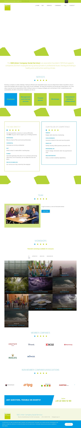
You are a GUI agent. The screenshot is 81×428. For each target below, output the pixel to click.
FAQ (65, 5)
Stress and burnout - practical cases (16, 325)
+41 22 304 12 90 (25, 1)
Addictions (16, 275)
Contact (72, 5)
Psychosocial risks (65, 275)
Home (37, 5)
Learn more (69, 424)
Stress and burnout (64, 292)
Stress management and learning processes (16, 292)
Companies (58, 5)
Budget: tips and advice (40, 308)
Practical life (16, 308)
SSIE (43, 5)
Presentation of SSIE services (40, 275)
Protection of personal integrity (40, 292)
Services (49, 5)
